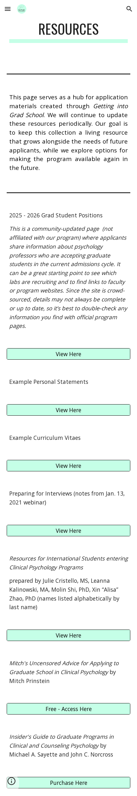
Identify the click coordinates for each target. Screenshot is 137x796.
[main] (69, 32)
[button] (7, 9)
